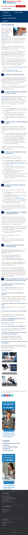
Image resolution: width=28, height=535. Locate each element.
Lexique (4, 523)
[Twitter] (2, 394)
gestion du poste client (13, 69)
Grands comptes (6, 500)
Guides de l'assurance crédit (8, 522)
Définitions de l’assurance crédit (11, 443)
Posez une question (8, 450)
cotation (25, 133)
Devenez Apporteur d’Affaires (10, 447)
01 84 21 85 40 (7, 8)
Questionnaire (6, 448)
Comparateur (6, 12)
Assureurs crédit (18, 12)
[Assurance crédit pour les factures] (8, 419)
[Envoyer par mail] (12, 394)
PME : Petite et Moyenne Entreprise (9, 498)
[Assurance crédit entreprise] (10, 1)
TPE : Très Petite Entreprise (8, 497)
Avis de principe (7, 25)
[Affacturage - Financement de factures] (8, 471)
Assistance (5, 21)
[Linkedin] (10, 394)
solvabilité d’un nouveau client (17, 163)
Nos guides (6, 445)
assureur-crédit (5, 98)
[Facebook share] (5, 394)
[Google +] (7, 394)
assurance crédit (5, 36)
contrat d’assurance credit (19, 67)
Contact (4, 525)
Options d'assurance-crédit (8, 501)
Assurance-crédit (7, 15)
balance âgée (9, 256)
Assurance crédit (6, 495)
